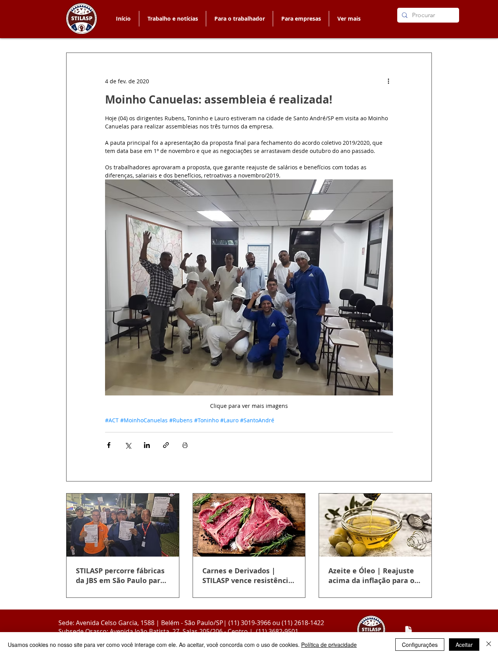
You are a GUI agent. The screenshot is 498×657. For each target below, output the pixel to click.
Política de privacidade (329, 644)
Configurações (420, 644)
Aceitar (464, 644)
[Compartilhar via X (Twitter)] (128, 445)
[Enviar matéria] (408, 630)
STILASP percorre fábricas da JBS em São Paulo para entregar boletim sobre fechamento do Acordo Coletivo (120, 575)
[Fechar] (488, 644)
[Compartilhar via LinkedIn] (147, 445)
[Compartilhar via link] (166, 445)
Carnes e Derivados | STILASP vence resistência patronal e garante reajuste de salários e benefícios (247, 575)
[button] (239, 18)
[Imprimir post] (185, 445)
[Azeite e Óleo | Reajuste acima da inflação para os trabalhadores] (375, 525)
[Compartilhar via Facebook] (108, 445)
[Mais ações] (388, 81)
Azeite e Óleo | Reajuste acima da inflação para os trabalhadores (373, 575)
